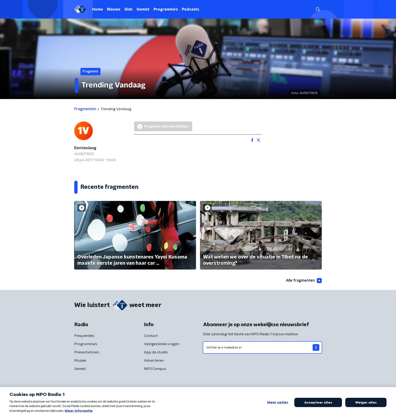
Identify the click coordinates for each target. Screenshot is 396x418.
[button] (318, 9)
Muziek (80, 361)
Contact (151, 336)
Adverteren (154, 361)
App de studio (156, 352)
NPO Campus (155, 369)
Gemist (143, 9)
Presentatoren (86, 352)
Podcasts (190, 9)
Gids (128, 9)
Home (97, 9)
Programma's (166, 9)
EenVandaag (85, 148)
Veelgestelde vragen (161, 344)
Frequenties (84, 336)
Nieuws (113, 9)
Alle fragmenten (300, 280)
